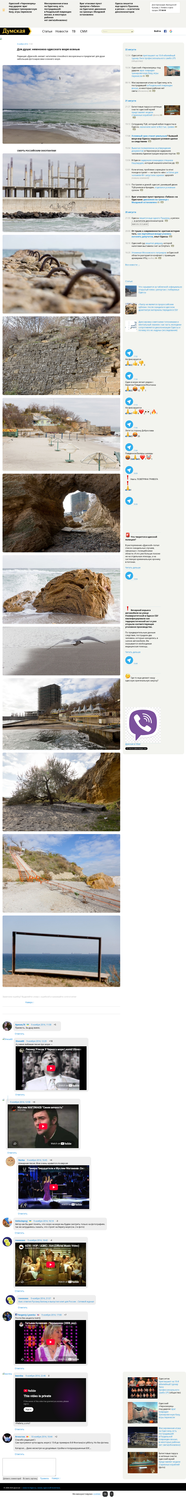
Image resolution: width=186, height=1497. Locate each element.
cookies (96, 1494)
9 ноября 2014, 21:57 (41, 1298)
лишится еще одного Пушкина (154, 218)
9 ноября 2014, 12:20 (36, 1041)
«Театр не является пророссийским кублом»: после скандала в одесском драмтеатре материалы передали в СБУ (158, 307)
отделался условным (165, 187)
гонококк (20, 1240)
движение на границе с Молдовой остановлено (150, 201)
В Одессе (136, 160)
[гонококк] (7, 1245)
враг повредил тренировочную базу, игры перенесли (145, 73)
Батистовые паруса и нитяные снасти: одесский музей (147, 108)
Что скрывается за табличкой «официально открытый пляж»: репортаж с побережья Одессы (160, 289)
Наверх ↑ (29, 1002)
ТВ (74, 31)
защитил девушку (154, 243)
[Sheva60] (8, 1039)
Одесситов (137, 55)
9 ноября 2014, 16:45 (37, 1160)
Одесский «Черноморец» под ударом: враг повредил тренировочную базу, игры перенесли (23, 7)
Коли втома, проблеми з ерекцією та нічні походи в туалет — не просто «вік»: (152, 171)
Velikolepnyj (21, 1221)
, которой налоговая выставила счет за (152, 244)
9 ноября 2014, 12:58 (20, 1102)
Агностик (20, 1436)
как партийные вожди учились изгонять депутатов (151, 235)
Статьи (47, 31)
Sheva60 (20, 1041)
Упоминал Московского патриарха (149, 252)
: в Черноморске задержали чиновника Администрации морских (153, 152)
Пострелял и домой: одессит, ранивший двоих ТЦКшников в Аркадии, (154, 186)
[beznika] (7, 1373)
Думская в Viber (133, 744)
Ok (105, 1494)
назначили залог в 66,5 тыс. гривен (157, 126)
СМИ (83, 31)
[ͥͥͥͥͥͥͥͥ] (4, 1100)
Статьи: (129, 281)
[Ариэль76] (7, 1030)
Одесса (135, 218)
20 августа (130, 212)
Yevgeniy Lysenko (26, 1314)
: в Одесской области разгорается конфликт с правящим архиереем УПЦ (155, 255)
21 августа (130, 100)
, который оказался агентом (159, 163)
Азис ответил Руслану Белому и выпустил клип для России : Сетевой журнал (56, 1301)
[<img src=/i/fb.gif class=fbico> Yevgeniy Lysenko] (7, 1320)
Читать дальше (132, 567)
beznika (19, 1375)
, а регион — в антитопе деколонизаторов (155, 219)
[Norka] (10, 1165)
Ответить (19, 1033)
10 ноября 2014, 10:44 (41, 1436)
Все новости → (132, 264)
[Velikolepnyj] (7, 1226)
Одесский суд (138, 243)
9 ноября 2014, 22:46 (36, 1375)
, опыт (160, 236)
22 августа (130, 49)
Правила (44, 1478)
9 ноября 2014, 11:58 (41, 1024)
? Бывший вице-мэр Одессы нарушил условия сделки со (155, 138)
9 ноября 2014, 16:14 (44, 1221)
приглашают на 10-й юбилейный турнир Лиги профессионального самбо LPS (154, 57)
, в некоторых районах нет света (148, 89)
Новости (61, 31)
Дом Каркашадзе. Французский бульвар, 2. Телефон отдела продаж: (164, 7)
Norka (21, 1160)
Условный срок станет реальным (149, 135)
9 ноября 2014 (22, 44)
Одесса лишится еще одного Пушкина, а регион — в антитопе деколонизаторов (127, 7)
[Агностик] (7, 1442)
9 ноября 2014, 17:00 (52, 1314)
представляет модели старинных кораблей (142, 113)
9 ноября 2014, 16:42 (38, 1240)
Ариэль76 (20, 1024)
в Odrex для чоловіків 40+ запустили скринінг (155, 174)
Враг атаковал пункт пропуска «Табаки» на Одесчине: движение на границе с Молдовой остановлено (93, 9)
